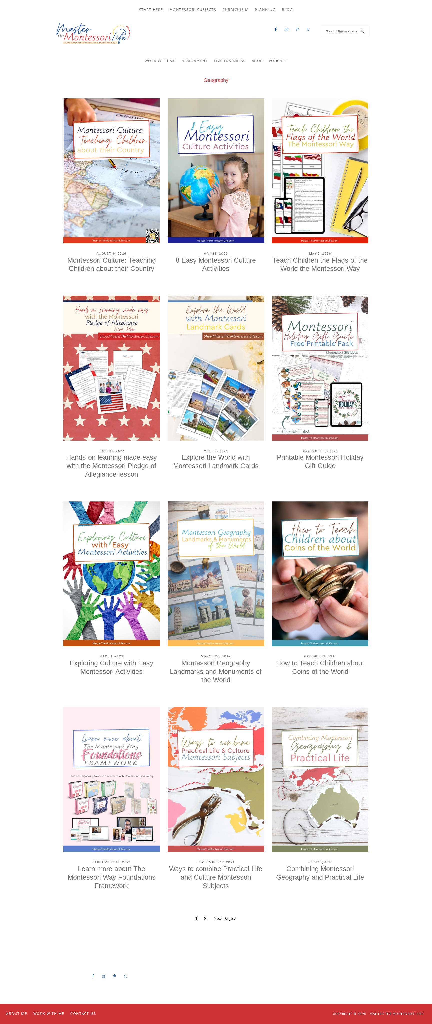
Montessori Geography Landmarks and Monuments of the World (216, 671)
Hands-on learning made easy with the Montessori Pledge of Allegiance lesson (111, 466)
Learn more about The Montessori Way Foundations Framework (112, 877)
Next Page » (225, 920)
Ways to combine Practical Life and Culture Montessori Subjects (215, 877)
